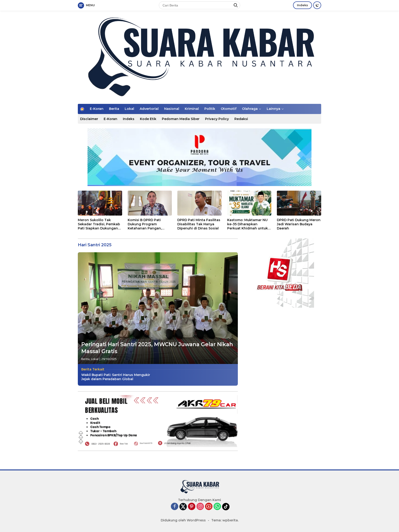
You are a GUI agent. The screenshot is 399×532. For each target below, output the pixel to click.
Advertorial (149, 109)
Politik (209, 109)
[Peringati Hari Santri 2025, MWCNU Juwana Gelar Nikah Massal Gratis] (158, 308)
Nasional (171, 109)
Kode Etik (148, 119)
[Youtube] (208, 507)
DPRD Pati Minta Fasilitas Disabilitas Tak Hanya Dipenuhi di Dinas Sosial (198, 224)
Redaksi (241, 119)
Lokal (129, 109)
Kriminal (192, 109)
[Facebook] (174, 507)
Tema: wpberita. (225, 520)
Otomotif (228, 109)
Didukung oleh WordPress (183, 520)
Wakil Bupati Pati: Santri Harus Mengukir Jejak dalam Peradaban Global (115, 377)
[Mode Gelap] (317, 5)
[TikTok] (226, 506)
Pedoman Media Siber (181, 119)
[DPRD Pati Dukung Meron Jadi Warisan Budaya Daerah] (299, 203)
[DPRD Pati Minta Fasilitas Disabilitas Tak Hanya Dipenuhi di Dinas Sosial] (199, 203)
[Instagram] (200, 507)
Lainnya (273, 109)
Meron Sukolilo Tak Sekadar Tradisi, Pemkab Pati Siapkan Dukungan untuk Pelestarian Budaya (100, 224)
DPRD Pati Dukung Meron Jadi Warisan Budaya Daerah (298, 224)
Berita (114, 109)
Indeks (302, 5)
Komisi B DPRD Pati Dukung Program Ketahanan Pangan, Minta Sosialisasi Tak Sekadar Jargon (145, 224)
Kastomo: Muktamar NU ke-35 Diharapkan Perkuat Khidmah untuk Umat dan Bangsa (247, 224)
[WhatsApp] (217, 507)
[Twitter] (183, 506)
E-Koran (96, 109)
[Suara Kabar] (199, 57)
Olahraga (250, 109)
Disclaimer (89, 119)
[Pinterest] (191, 507)
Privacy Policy (217, 119)
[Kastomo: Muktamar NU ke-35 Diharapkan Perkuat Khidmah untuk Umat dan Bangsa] (249, 203)
